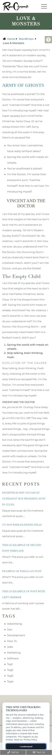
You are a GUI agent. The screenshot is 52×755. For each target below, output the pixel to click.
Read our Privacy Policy (25, 739)
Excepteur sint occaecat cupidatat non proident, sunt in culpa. (23, 498)
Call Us (14, 752)
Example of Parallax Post (22, 571)
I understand (26, 746)
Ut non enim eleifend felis (22, 524)
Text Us (40, 752)
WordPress (26, 39)
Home (11, 39)
